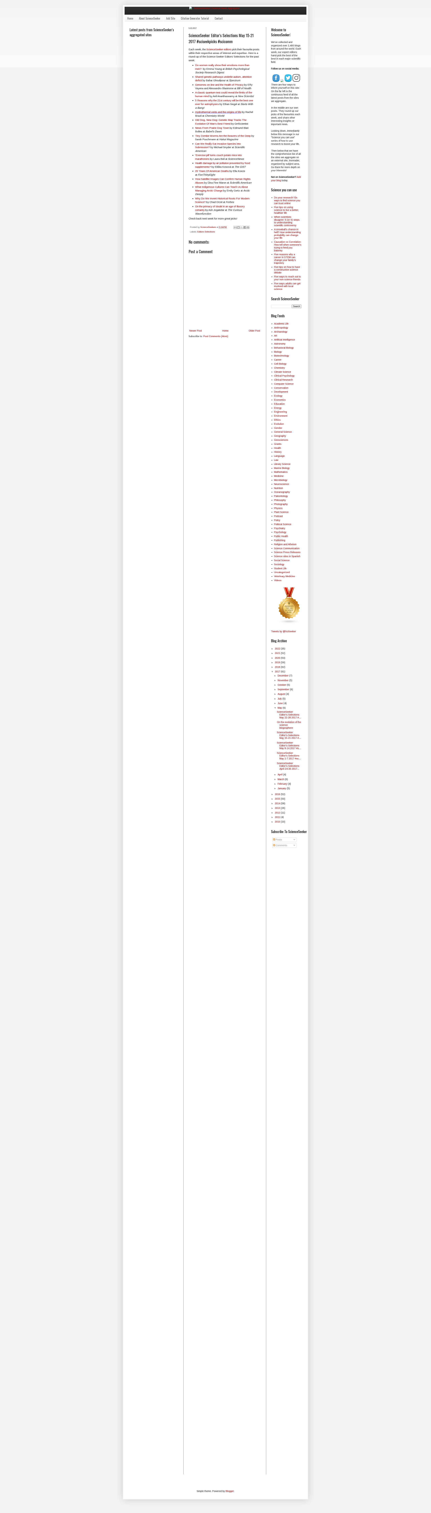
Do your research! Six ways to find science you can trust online (287, 200)
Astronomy (280, 343)
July (280, 698)
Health (277, 448)
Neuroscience (281, 484)
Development (281, 391)
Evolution (279, 424)
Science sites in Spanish (287, 556)
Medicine (279, 476)
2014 (278, 803)
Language (279, 456)
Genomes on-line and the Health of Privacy (219, 84)
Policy (277, 520)
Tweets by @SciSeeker (283, 631)
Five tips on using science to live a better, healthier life (286, 210)
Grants (277, 444)
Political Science (282, 524)
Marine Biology (282, 468)
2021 (278, 653)
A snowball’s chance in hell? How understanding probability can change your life (287, 233)
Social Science (282, 560)
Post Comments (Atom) (215, 336)
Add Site (170, 18)
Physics (278, 508)
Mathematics (281, 472)
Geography (280, 436)
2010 (278, 821)
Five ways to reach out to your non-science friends (287, 278)
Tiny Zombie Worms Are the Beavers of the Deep (223, 135)
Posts (278, 839)
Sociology (279, 564)
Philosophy (280, 500)
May (280, 707)
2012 (278, 812)
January (282, 788)
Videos (277, 580)
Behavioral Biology (284, 347)
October (282, 685)
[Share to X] (241, 227)
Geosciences (281, 440)
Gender (278, 428)
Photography (281, 504)
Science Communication (287, 548)
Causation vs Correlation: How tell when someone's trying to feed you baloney (287, 246)
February (283, 783)
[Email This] (235, 227)
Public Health (281, 536)
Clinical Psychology (284, 375)
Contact (219, 18)
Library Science (282, 464)
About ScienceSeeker (149, 18)
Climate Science (282, 371)
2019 (278, 662)
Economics (280, 399)
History (278, 452)
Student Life (280, 568)
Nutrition (278, 488)
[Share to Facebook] (244, 227)
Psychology (280, 532)
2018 (278, 667)
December (283, 675)
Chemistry (279, 367)
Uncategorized (282, 572)
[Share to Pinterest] (248, 227)
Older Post (254, 330)
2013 (278, 808)
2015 (278, 798)
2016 (278, 794)
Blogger (230, 1491)
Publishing (279, 540)
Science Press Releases (287, 552)
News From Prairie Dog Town (212, 127)
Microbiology (280, 480)
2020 (278, 658)
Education (279, 404)
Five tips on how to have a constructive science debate (287, 270)
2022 (278, 648)
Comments (281, 845)
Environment (280, 415)
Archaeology (280, 331)
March (281, 779)
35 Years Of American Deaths (212, 171)
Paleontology (281, 496)
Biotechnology (281, 355)
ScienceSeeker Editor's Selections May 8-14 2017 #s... (289, 745)
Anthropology (281, 327)
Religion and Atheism (285, 544)
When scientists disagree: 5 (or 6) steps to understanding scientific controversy (287, 221)
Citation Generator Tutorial (195, 18)
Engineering (280, 411)
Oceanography (282, 492)
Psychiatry (279, 528)
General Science (283, 432)
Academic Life (281, 323)
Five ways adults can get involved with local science (287, 286)
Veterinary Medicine (284, 576)
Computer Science (284, 383)
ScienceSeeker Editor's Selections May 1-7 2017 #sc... (289, 756)
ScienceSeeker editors (218, 49)
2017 (278, 671)
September (284, 689)
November (283, 680)
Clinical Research (283, 379)
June (281, 703)
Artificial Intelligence (284, 339)
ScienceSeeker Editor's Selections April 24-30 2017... (288, 766)
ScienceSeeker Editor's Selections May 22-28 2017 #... (289, 714)
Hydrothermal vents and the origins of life (218, 112)
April (280, 774)
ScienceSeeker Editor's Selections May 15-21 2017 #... (289, 735)
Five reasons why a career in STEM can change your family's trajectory (285, 258)
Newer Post (195, 330)
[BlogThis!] (238, 227)
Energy (278, 408)
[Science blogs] (289, 623)
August (282, 694)
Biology (278, 351)
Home (130, 18)
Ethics (277, 420)
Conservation (281, 388)
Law (276, 460)
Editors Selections (206, 232)
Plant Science (281, 512)
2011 (278, 817)
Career (277, 359)
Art (275, 335)
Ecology (278, 395)
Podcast (278, 516)
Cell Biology (280, 363)
